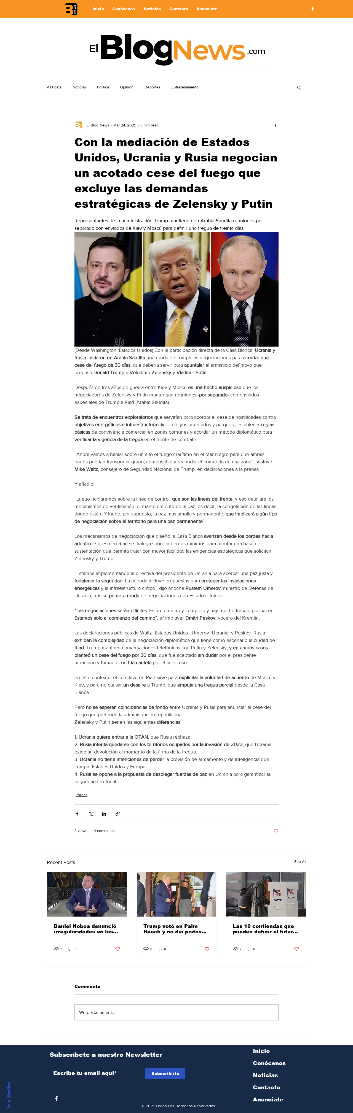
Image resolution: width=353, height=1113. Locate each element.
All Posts (54, 87)
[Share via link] (117, 813)
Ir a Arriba (9, 1095)
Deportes (153, 87)
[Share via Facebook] (77, 813)
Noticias (79, 87)
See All (300, 861)
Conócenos (269, 1063)
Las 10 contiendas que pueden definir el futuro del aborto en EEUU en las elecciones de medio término (265, 928)
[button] (299, 87)
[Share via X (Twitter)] (90, 813)
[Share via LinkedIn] (104, 813)
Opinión (126, 87)
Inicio (261, 1051)
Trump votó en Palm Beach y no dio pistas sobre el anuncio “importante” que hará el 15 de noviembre (173, 928)
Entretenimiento (185, 87)
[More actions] (275, 125)
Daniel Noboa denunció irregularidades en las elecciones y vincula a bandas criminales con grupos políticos (85, 928)
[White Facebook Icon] (56, 1098)
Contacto (266, 1087)
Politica (103, 87)
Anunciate (268, 1099)
